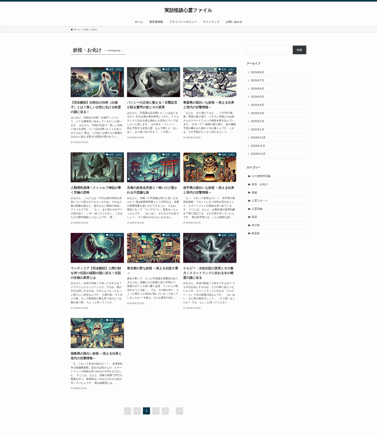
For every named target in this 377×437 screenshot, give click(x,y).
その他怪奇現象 (261, 176)
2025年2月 (257, 121)
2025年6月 (257, 88)
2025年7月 (257, 80)
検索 (299, 49)
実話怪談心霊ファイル (188, 10)
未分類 (256, 225)
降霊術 (256, 233)
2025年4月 (257, 104)
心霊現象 (257, 208)
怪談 (254, 216)
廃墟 (254, 192)
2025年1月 (257, 129)
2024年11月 (258, 145)
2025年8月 (257, 72)
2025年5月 (257, 96)
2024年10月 (258, 153)
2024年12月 (258, 137)
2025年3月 (257, 113)
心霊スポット (260, 200)
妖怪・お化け (260, 184)
